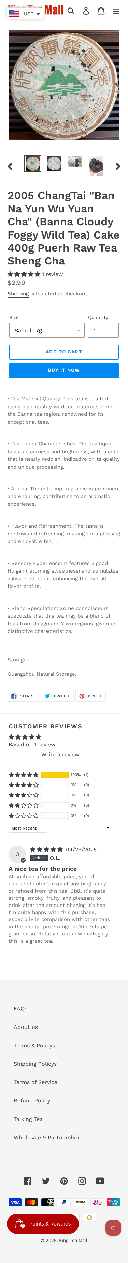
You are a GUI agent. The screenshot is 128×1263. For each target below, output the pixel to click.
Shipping (18, 294)
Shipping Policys (35, 1064)
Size (14, 317)
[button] (25, 274)
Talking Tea (28, 1119)
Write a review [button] (60, 754)
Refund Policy (32, 1100)
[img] (47, 849)
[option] (32, 163)
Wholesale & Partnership (46, 1137)
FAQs (20, 1008)
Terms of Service (35, 1082)
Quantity (98, 317)
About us (26, 1027)
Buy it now (64, 370)
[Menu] (116, 10)
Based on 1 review (32, 744)
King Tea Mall (73, 1240)
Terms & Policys (34, 1045)
